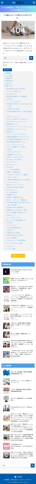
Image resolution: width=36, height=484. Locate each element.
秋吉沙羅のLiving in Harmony (16, 89)
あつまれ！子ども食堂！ (14, 159)
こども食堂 (9, 75)
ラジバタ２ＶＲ (12, 162)
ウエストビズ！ (12, 225)
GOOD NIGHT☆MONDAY (15, 207)
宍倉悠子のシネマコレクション (17, 129)
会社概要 (6, 479)
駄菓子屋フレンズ (12, 124)
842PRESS (9, 80)
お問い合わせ (14, 479)
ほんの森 (10, 167)
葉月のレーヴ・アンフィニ (15, 185)
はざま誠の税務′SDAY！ (14, 227)
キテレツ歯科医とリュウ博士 (16, 147)
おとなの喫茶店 (12, 238)
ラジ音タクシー (12, 190)
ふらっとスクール (12, 182)
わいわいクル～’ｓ (13, 164)
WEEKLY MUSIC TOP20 (15, 235)
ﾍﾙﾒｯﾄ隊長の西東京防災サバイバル (18, 139)
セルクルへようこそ (13, 116)
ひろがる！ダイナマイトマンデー (17, 121)
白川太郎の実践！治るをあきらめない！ (19, 202)
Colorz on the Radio (13, 109)
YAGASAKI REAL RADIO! (15, 187)
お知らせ (8, 83)
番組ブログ (9, 86)
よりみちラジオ (12, 94)
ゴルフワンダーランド (14, 152)
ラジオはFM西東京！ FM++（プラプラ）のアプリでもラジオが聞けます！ (18, 9)
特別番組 (8, 73)
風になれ (10, 99)
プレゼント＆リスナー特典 (14, 243)
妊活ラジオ (10, 230)
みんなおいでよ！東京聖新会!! (16, 240)
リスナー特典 (11, 248)
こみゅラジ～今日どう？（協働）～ (18, 174)
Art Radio (10, 222)
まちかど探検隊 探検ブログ (16, 212)
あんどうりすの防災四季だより (17, 220)
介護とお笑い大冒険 (13, 232)
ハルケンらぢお (12, 177)
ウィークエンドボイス (14, 217)
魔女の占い (10, 131)
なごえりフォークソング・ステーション (19, 126)
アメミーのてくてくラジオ (15, 144)
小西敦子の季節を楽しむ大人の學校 (18, 179)
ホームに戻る (18, 255)
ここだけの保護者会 (13, 169)
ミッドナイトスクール (14, 101)
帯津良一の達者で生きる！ (15, 197)
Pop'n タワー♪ (11, 215)
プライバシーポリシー (25, 479)
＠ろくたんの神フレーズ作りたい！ (18, 119)
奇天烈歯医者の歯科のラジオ (16, 142)
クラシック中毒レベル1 (14, 91)
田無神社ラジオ (12, 195)
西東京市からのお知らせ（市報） (17, 210)
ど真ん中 (10, 149)
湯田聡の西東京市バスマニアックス (18, 137)
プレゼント (10, 246)
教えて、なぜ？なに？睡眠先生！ (17, 200)
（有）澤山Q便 (11, 205)
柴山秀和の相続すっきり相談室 (17, 96)
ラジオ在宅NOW (12, 192)
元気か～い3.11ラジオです (15, 157)
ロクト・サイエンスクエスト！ (17, 134)
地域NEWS (9, 78)
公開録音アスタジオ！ (14, 154)
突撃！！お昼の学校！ (14, 172)
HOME (19, 477)
